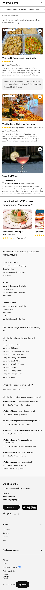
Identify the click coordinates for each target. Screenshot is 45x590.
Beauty (38, 9)
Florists (31, 9)
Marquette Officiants (10, 348)
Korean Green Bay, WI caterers (14, 389)
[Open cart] (41, 3)
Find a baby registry (10, 500)
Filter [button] (24, 584)
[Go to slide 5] (26, 119)
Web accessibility (9, 571)
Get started (11, 507)
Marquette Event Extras (11, 345)
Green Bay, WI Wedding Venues (14, 465)
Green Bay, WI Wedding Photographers (17, 424)
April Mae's (7, 275)
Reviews (6, 533)
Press (5, 540)
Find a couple (8, 496)
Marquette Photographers (12, 374)
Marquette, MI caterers (11, 15)
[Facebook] (4, 514)
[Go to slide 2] (21, 53)
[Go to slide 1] (20, 53)
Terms (5, 564)
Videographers (11, 9)
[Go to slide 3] (23, 53)
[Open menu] (3, 3)
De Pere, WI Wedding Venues (13, 469)
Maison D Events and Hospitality (14, 266)
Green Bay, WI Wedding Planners (15, 415)
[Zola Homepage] (12, 3)
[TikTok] (19, 514)
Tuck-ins (6, 316)
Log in (5, 493)
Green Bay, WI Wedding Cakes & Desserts (18, 434)
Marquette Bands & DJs (11, 361)
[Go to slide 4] (25, 53)
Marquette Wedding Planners (13, 364)
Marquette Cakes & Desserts (13, 354)
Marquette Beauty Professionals (14, 358)
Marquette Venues (9, 377)
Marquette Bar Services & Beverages (16, 351)
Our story (6, 529)
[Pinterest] (7, 514)
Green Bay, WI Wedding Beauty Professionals (19, 446)
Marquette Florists (9, 367)
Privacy (5, 560)
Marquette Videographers (12, 370)
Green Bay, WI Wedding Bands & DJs (16, 405)
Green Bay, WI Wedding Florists (14, 456)
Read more (37, 84)
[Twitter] (11, 514)
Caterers (22, 9)
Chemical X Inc (8, 269)
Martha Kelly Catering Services (14, 272)
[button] (40, 31)
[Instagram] (15, 514)
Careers (5, 537)
